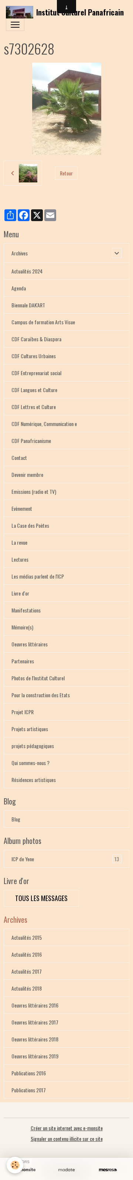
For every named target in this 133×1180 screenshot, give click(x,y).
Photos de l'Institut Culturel (38, 678)
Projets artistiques (29, 729)
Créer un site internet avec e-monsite (67, 1128)
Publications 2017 (28, 1090)
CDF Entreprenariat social (36, 373)
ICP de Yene (65, 859)
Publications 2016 (28, 1073)
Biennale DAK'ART (28, 305)
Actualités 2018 (26, 988)
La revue (19, 542)
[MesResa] (108, 1169)
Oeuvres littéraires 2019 (34, 1056)
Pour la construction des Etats (40, 695)
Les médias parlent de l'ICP (37, 576)
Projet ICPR (22, 712)
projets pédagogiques (32, 746)
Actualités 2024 (26, 271)
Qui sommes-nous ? (30, 763)
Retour (66, 173)
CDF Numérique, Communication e (44, 423)
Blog (15, 819)
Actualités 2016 (26, 954)
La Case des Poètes (30, 525)
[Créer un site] (25, 1169)
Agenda (18, 288)
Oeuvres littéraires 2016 (34, 1005)
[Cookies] (15, 1165)
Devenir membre (27, 474)
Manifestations (26, 610)
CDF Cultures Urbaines (33, 356)
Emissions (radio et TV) (33, 491)
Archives (19, 253)
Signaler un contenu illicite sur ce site (67, 1138)
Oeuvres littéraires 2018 (34, 1039)
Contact (19, 457)
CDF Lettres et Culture (33, 407)
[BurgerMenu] (15, 24)
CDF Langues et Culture (34, 390)
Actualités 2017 (26, 971)
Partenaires (22, 661)
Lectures (19, 559)
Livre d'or (20, 593)
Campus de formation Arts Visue (43, 322)
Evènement (21, 508)
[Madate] (66, 1169)
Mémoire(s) (22, 627)
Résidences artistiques (33, 779)
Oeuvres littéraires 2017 (34, 1022)
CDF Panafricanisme (31, 440)
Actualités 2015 (26, 937)
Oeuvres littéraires (29, 644)
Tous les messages (41, 898)
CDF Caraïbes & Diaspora (36, 339)
